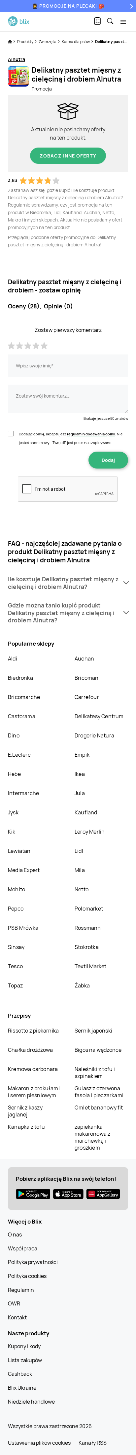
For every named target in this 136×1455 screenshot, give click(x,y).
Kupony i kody (24, 1346)
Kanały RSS (93, 1442)
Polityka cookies (27, 1276)
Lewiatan (19, 850)
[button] (68, 583)
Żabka (82, 985)
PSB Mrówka (23, 927)
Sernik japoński (93, 1030)
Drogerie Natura (94, 735)
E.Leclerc (19, 754)
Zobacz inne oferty (68, 156)
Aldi (12, 658)
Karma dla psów (76, 41)
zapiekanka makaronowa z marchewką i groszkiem (92, 1137)
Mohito (16, 889)
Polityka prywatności (33, 1262)
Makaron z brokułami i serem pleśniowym (34, 1092)
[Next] (130, 6)
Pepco (15, 908)
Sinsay (16, 947)
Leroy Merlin (90, 831)
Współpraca (22, 1248)
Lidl (79, 850)
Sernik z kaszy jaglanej (25, 1111)
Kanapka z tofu (26, 1126)
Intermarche (23, 793)
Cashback (20, 1373)
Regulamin (21, 1290)
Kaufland (86, 812)
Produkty (25, 41)
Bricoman (87, 677)
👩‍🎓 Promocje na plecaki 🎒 (68, 6)
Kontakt (17, 1317)
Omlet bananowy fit (99, 1107)
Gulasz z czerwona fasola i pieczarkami (99, 1092)
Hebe (14, 774)
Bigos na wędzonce (98, 1049)
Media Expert (24, 870)
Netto (81, 889)
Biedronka (20, 677)
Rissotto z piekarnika (33, 1030)
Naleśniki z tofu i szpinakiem (95, 1072)
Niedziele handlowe (31, 1401)
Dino (13, 735)
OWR (14, 1303)
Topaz (15, 985)
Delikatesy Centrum (99, 716)
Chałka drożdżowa (30, 1049)
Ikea (80, 774)
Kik (12, 831)
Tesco (15, 966)
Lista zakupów (25, 1360)
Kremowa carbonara (33, 1069)
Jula (80, 793)
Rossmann (88, 927)
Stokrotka (87, 947)
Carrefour (87, 697)
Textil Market (91, 966)
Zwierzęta (48, 41)
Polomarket (89, 908)
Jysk (13, 812)
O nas (15, 1234)
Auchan (84, 658)
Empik (82, 754)
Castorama (21, 716)
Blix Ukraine (22, 1387)
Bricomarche (24, 697)
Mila (80, 870)
